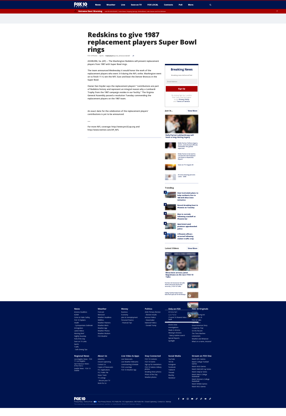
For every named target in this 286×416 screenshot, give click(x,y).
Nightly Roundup (80, 336)
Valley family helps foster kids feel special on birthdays (175, 294)
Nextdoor (171, 378)
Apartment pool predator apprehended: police (187, 226)
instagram (187, 399)
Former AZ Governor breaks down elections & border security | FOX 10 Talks (175, 284)
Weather (102, 308)
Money (124, 308)
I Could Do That (197, 328)
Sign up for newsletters (153, 364)
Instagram (172, 364)
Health (76, 323)
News (77, 308)
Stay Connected (153, 356)
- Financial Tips (126, 323)
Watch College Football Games (200, 363)
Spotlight (171, 341)
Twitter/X (171, 370)
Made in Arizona (174, 330)
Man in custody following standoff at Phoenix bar (186, 216)
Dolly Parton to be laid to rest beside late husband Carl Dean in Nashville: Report (186, 156)
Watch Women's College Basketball (200, 380)
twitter (183, 399)
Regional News (81, 356)
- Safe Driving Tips (80, 349)
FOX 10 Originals (200, 308)
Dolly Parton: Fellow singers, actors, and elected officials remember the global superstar (188, 145)
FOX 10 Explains (80, 320)
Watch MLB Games (199, 366)
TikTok (170, 362)
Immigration (78, 328)
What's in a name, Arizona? (201, 341)
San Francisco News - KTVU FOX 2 (82, 365)
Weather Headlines (104, 317)
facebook (179, 399)
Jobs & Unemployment (129, 317)
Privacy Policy (184, 99)
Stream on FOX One (201, 356)
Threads (171, 372)
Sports (101, 56)
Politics (148, 308)
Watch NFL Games (198, 359)
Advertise (101, 359)
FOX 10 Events (150, 362)
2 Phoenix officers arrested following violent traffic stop (185, 236)
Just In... (169, 110)
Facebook (172, 367)
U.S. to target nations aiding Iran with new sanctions (175, 303)
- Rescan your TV (104, 380)
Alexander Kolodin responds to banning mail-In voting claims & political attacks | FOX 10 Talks (175, 315)
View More (192, 111)
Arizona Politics (150, 317)
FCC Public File (103, 372)
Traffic (76, 347)
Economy (124, 315)
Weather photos (151, 377)
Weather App (102, 328)
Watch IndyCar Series (199, 372)
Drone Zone (172, 325)
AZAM (76, 315)
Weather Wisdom (104, 333)
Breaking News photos (153, 372)
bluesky (201, 399)
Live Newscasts (126, 359)
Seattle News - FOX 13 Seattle (82, 369)
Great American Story (199, 325)
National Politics (151, 323)
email (205, 399)
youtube (192, 399)
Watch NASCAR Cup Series (201, 369)
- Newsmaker (150, 320)
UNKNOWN (196, 336)
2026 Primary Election (153, 312)
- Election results (151, 315)
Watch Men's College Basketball (199, 375)
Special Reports (174, 338)
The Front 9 (196, 323)
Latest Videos (172, 248)
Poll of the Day (79, 339)
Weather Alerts (103, 325)
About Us (102, 356)
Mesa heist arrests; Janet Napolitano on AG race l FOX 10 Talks (179, 274)
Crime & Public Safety (82, 317)
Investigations (173, 327)
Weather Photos (104, 331)
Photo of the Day (151, 374)
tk (196, 399)
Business (124, 312)
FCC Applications (104, 370)
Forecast (101, 312)
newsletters (210, 399)
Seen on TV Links (80, 341)
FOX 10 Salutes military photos (153, 368)
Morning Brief (79, 333)
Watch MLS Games (199, 386)
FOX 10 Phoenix (92, 56)
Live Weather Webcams (129, 362)
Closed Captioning (104, 362)
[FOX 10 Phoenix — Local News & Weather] (81, 4)
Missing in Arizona (174, 333)
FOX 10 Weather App (128, 370)
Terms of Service (183, 101)
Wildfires (101, 320)
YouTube (171, 359)
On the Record (197, 331)
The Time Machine (198, 333)
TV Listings (102, 378)
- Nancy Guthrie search (176, 335)
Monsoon (101, 315)
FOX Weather (102, 336)
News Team (102, 375)
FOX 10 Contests (151, 359)
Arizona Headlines (80, 312)
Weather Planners (104, 323)
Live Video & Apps (130, 356)
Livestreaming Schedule (129, 364)
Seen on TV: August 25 (185, 165)
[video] (181, 261)
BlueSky (171, 375)
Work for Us (102, 383)
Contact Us (102, 364)
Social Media (174, 356)
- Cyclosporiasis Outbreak (83, 325)
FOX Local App (126, 367)
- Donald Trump (150, 325)
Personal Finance (127, 320)
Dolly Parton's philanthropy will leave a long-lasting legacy (180, 136)
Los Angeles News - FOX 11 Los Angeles (83, 360)
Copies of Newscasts (105, 367)
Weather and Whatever (200, 339)
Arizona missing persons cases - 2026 (186, 175)
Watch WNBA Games (199, 384)
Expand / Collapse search (210, 4)
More (190, 4)
